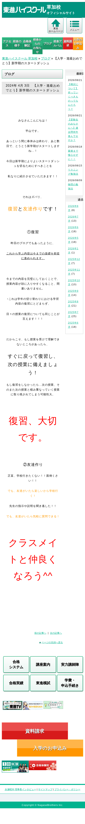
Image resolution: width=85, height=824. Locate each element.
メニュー (74, 29)
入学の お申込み (78, 43)
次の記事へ (56, 633)
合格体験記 (27, 43)
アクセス (7, 43)
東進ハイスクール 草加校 (20, 58)
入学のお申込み (50, 748)
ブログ (47, 43)
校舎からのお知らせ (37, 45)
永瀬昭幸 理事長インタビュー (20, 789)
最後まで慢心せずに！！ (73, 155)
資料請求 (68, 43)
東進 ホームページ (56, 30)
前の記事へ (40, 633)
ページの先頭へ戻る (52, 642)
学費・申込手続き (70, 682)
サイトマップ (45, 789)
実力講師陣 (70, 664)
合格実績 (16, 683)
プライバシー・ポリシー (67, 789)
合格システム (16, 664)
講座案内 (43, 664)
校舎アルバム (58, 43)
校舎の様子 (17, 43)
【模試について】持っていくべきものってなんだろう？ (73, 96)
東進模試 (43, 683)
